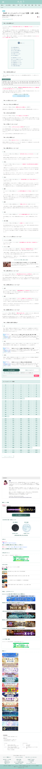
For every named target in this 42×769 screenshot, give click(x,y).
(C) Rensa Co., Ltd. (21, 767)
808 (13, 414)
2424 (13, 441)
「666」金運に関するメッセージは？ (16, 60)
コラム (2, 7)
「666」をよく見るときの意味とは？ (16, 50)
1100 (29, 422)
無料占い (2, 5)
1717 (13, 432)
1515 (13, 430)
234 (28, 404)
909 (36, 414)
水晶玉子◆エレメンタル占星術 (7, 759)
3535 (21, 443)
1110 (36, 422)
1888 (5, 434)
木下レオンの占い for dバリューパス (31, 763)
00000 (6, 450)
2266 (36, 437)
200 (36, 402)
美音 (39, 16)
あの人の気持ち (8, 5)
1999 (21, 434)
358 (5, 408)
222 (21, 404)
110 (36, 401)
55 (28, 396)
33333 (29, 450)
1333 (21, 428)
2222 (36, 436)
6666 (36, 445)
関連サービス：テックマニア (18, 766)
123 (28, 402)
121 (21, 402)
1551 (21, 430)
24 (5, 390)
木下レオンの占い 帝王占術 (19, 757)
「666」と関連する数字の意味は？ (15, 65)
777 (36, 412)
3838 (5, 445)
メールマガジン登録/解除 (35, 765)
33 (36, 392)
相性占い (14, 5)
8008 (13, 447)
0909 (36, 420)
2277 (5, 439)
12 (28, 385)
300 (36, 404)
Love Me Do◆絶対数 (31, 760)
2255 (29, 437)
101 (28, 401)
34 (5, 394)
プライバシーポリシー (15, 765)
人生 (22, 5)
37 (28, 394)
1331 (13, 428)
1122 (21, 424)
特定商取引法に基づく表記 (26, 765)
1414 (29, 428)
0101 (13, 418)
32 (28, 392)
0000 (5, 418)
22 (28, 388)
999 (5, 416)
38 (36, 394)
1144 (36, 424)
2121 (21, 436)
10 (13, 385)
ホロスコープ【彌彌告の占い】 (7, 757)
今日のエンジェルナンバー (29, 370)
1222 (29, 426)
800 (5, 414)
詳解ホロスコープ (7, 763)
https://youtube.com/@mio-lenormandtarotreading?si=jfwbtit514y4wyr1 (20, 497)
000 (5, 401)
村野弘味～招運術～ (19, 759)
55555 (6, 452)
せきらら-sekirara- (25, 766)
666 (5, 412)
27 (28, 390)
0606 (13, 420)
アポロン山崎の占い (19, 760)
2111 (5, 436)
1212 (21, 426)
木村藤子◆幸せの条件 (7, 762)
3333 (5, 443)
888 (28, 414)
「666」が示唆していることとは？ (15, 53)
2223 (5, 437)
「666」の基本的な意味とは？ (15, 47)
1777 (29, 432)
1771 (21, 432)
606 (28, 410)
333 (28, 406)
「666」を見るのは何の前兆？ (15, 52)
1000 (5, 422)
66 (36, 396)
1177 (13, 426)
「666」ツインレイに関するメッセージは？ (17, 59)
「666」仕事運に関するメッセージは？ (16, 62)
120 (13, 402)
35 (13, 394)
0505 (5, 420)
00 (5, 385)
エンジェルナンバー (8, 19)
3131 (29, 441)
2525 (21, 441)
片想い (18, 5)
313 (13, 406)
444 (28, 408)
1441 (36, 428)
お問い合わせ (5, 765)
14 (5, 386)
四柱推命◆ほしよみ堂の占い (19, 763)
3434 (13, 443)
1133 (29, 424)
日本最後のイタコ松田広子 (31, 759)
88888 (29, 452)
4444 (13, 445)
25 (13, 390)
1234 (36, 426)
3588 (29, 443)
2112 (13, 436)
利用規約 (9, 765)
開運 (3, 11)
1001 (13, 422)
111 (5, 402)
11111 (13, 450)
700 (13, 412)
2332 (36, 439)
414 (21, 408)
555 (13, 410)
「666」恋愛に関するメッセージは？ (16, 57)
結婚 (25, 5)
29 (5, 392)
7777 (5, 447)
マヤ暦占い (31, 762)
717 (28, 412)
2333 (5, 441)
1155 (5, 426)
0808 (29, 420)
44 (13, 396)
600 (21, 410)
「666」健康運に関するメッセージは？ (16, 64)
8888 (21, 447)
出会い (39, 5)
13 (36, 385)
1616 (36, 430)
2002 (29, 434)
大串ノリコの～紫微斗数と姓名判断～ (19, 762)
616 (36, 410)
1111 (5, 424)
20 (13, 388)
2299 (21, 439)
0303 (29, 418)
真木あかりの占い (7, 760)
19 (5, 388)
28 (36, 390)
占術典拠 (20, 765)
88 (13, 398)
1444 (5, 430)
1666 (5, 432)
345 (36, 406)
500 (36, 408)
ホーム (4, 19)
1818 (36, 432)
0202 (21, 418)
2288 (13, 439)
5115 (21, 445)
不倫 (35, 5)
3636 (36, 443)
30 (13, 392)
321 (21, 406)
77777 (21, 452)
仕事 (29, 5)
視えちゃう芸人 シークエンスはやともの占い (31, 758)
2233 (13, 437)
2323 (29, 439)
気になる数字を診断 (11, 370)
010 (13, 401)
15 (13, 386)
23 (36, 388)
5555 (29, 445)
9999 (29, 447)
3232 (36, 441)
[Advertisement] (21, 466)
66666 (13, 452)
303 (5, 406)
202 (5, 404)
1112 (13, 424)
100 (21, 401)
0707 (21, 420)
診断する (36, 375)
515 (5, 410)
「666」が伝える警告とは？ (15, 55)
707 (21, 412)
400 (13, 408)
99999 (36, 452)
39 (5, 396)
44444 (36, 450)
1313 (5, 428)
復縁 (32, 5)
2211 (29, 436)
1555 (29, 430)
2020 (36, 434)
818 (21, 414)
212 (13, 404)
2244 (21, 437)
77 (5, 398)
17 (28, 386)
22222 (21, 450)
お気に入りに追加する (8, 456)
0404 (36, 418)
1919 (13, 434)
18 (36, 386)
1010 (21, 422)
